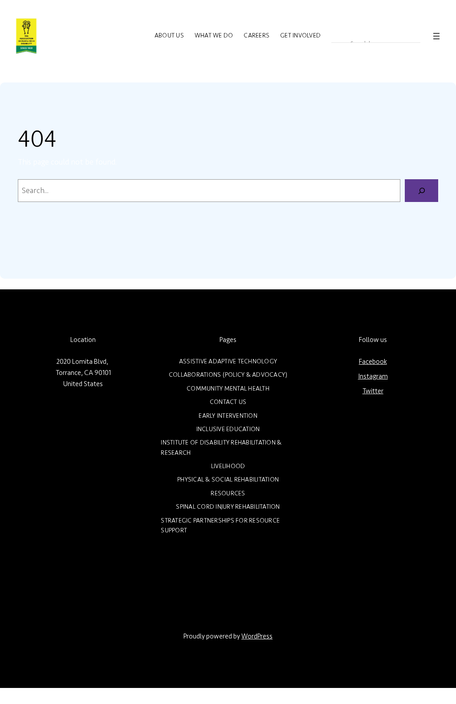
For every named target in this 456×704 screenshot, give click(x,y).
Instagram (373, 376)
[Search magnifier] (337, 36)
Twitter (372, 391)
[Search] (421, 190)
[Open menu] (436, 36)
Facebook (373, 362)
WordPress (257, 636)
